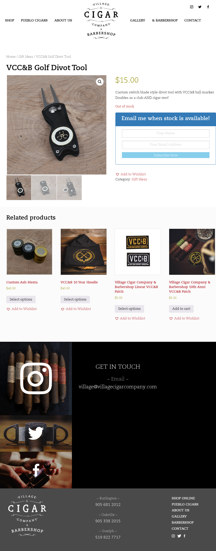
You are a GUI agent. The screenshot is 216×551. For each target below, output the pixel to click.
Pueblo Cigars (34, 20)
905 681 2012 (108, 505)
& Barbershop (165, 20)
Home (11, 57)
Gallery (137, 20)
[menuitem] (10, 20)
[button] (100, 82)
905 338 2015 (108, 521)
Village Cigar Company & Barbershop (94, 9)
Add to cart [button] (181, 309)
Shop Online (183, 498)
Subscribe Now (166, 155)
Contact (192, 20)
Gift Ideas (26, 57)
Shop (9, 20)
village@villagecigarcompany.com (118, 387)
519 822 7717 (108, 537)
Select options (21, 299)
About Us (63, 20)
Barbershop (183, 522)
